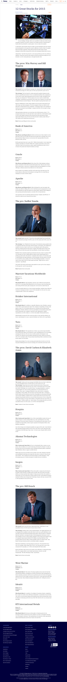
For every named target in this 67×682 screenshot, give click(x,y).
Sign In (61, 1)
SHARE (50, 12)
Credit (10, 1)
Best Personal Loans (29, 633)
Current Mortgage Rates (7, 627)
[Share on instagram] (53, 627)
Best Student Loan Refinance (30, 629)
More (56, 1)
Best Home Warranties (29, 642)
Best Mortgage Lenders (7, 629)
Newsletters (5, 649)
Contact (26, 651)
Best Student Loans (29, 627)
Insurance (15, 1)
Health (47, 1)
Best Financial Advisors (29, 644)
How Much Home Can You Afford (9, 631)
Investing (16, 4)
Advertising (27, 664)
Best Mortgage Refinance (8, 633)
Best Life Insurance (28, 640)
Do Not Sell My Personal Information (31, 658)
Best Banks (5, 651)
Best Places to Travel (7, 658)
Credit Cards (32, 1)
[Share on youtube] (55, 627)
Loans (20, 1)
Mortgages (25, 1)
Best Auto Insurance (29, 635)
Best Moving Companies (7, 642)
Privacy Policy (45, 673)
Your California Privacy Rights (30, 660)
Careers (26, 668)
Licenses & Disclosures (29, 662)
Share (50, 4)
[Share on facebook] (49, 627)
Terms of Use (40, 673)
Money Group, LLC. (28, 673)
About (26, 649)
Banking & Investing (39, 1)
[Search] (2, 1)
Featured (51, 1)
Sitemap (26, 666)
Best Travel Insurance (7, 660)
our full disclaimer (46, 676)
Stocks (21, 4)
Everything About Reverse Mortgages (10, 635)
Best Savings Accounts (7, 640)
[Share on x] (51, 627)
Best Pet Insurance (6, 662)
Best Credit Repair (28, 631)
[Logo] (5, 1)
